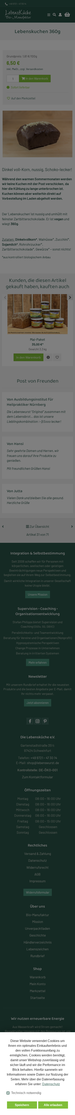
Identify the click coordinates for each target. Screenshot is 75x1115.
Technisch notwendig (26, 1093)
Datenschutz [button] (51, 1084)
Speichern (22, 1105)
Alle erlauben (53, 1105)
